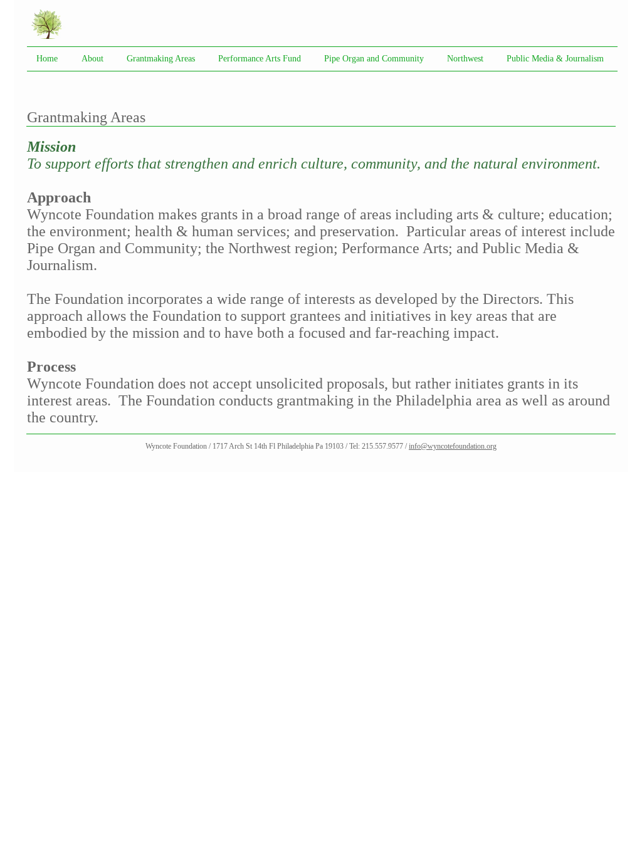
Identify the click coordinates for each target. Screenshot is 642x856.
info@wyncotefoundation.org (453, 446)
